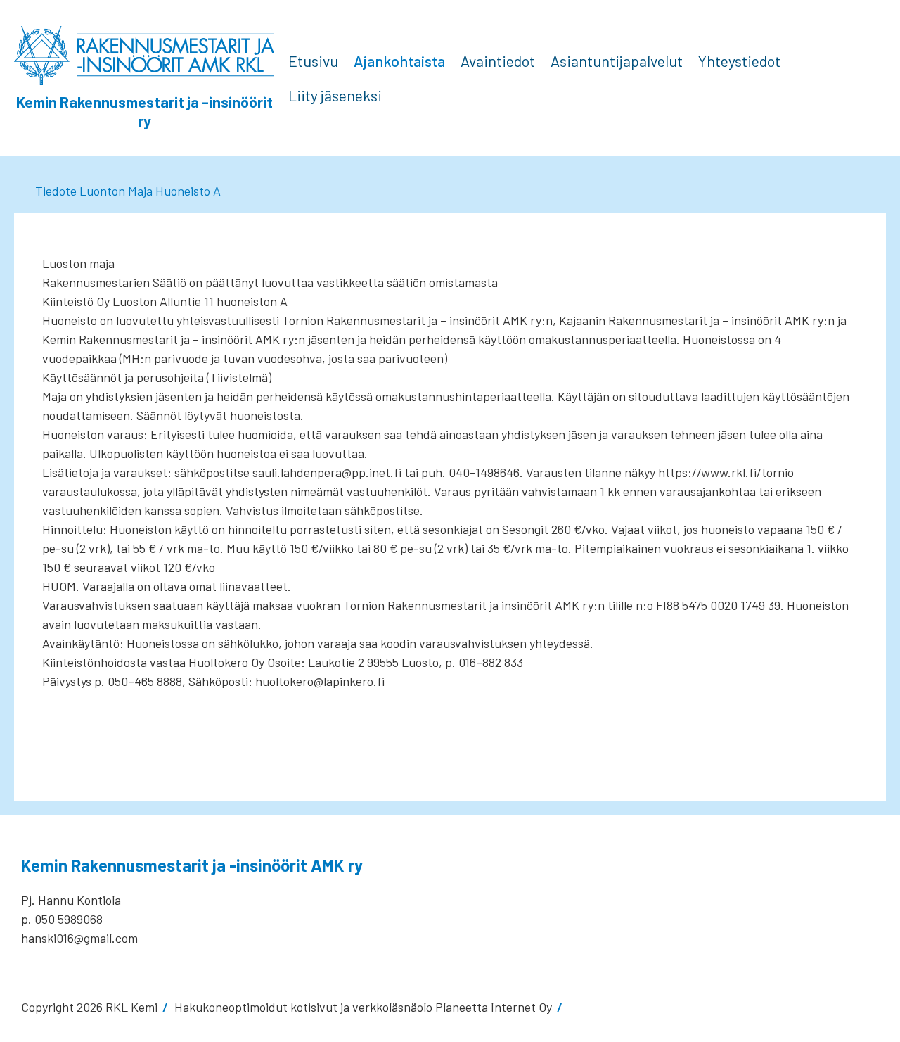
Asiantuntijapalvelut (617, 60)
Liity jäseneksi (335, 95)
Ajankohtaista (399, 60)
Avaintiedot (498, 60)
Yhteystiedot (739, 60)
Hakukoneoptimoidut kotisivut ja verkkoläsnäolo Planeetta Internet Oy (363, 1007)
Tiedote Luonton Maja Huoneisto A (128, 190)
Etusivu (313, 60)
